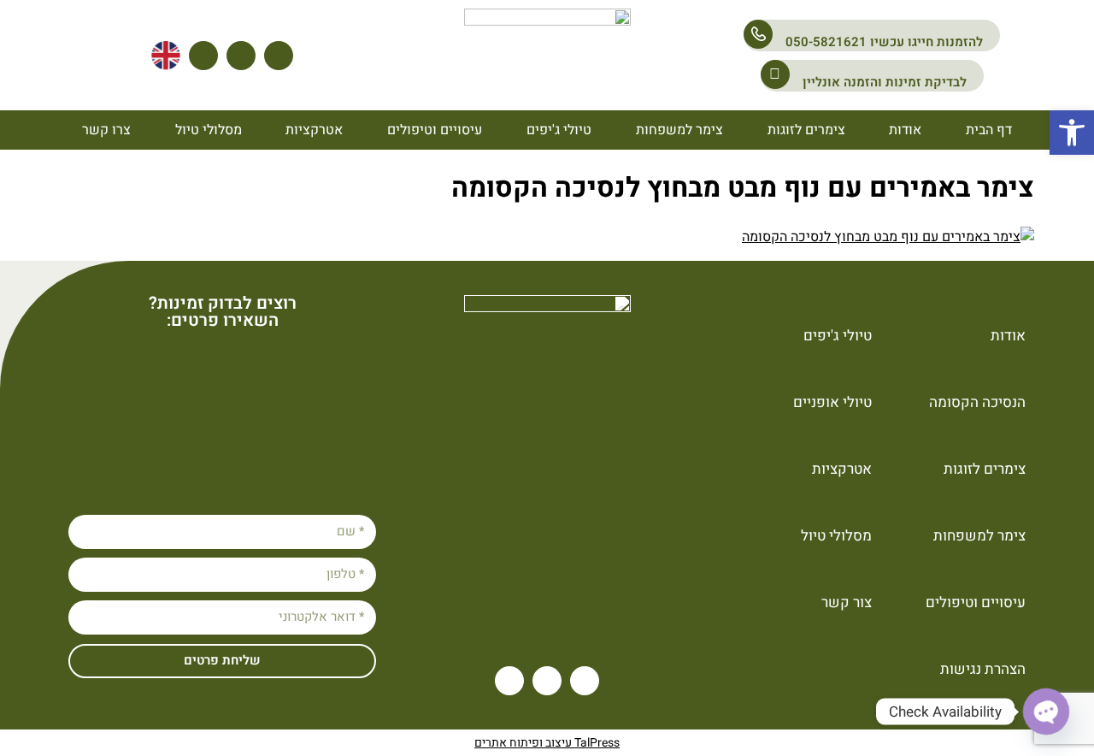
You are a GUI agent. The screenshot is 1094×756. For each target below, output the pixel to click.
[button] (1072, 132)
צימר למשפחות (679, 130)
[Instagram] (241, 55)
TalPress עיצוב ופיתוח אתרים (547, 743)
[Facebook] (203, 55)
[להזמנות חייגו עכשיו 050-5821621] (758, 34)
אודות (905, 130)
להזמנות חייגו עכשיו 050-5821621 (884, 41)
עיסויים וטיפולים (434, 130)
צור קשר (846, 602)
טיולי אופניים (832, 402)
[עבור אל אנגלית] (165, 55)
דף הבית (989, 130)
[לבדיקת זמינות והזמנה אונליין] (775, 74)
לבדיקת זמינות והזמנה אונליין (885, 82)
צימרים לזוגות (806, 130)
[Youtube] (278, 55)
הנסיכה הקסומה (977, 402)
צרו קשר (106, 130)
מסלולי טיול (208, 130)
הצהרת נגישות (983, 669)
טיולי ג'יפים (558, 130)
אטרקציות (314, 130)
